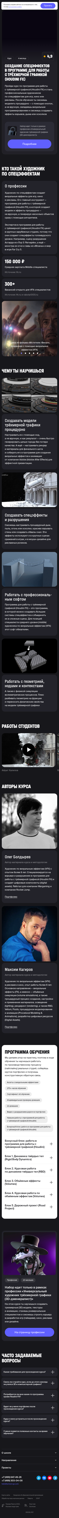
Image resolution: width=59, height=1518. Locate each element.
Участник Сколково (32, 1505)
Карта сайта (6, 1495)
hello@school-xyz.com (10, 1484)
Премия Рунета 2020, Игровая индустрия (13, 1505)
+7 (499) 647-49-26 (12, 1477)
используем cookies (15, 7)
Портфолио (11, 896)
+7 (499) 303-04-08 (12, 1480)
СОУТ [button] (38, 1498)
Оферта (30, 1498)
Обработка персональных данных (13, 1498)
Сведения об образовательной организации (28, 1495)
